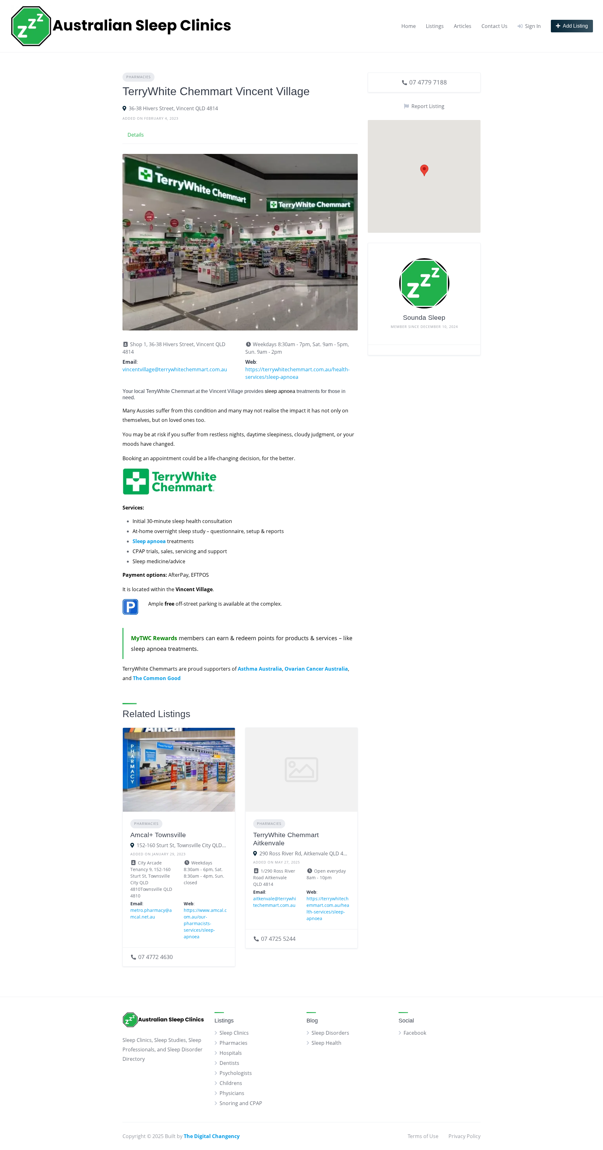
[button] (424, 170)
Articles (462, 26)
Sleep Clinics (234, 1032)
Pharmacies (138, 76)
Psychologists (236, 1073)
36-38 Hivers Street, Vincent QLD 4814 (173, 108)
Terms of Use (423, 1136)
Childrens (231, 1083)
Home (408, 26)
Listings (435, 26)
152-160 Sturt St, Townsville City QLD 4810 (182, 845)
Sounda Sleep (424, 317)
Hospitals (231, 1052)
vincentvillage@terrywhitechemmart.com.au (174, 369)
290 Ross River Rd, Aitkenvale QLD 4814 (304, 853)
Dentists (229, 1063)
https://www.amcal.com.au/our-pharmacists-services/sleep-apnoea (205, 923)
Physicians (232, 1093)
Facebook (415, 1032)
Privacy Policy (464, 1136)
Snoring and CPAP (241, 1103)
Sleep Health (326, 1042)
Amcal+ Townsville (158, 834)
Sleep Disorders (330, 1032)
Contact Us (494, 26)
